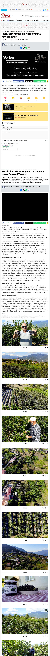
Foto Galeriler (12, 9)
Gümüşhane (11, 20)
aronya (33, 227)
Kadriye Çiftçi (19, 298)
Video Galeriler (21, 9)
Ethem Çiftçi (13, 260)
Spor (39, 20)
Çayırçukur (24, 227)
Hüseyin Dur (13, 285)
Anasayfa (4, 20)
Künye (37, 10)
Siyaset (33, 20)
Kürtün (12, 227)
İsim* (3, 125)
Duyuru (44, 20)
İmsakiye (28, 9)
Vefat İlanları (19, 20)
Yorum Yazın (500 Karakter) (7, 129)
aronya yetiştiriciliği (7, 245)
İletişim (40, 10)
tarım (16, 234)
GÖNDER (46, 140)
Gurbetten (27, 20)
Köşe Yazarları (10, 10)
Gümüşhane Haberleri (7, 31)
